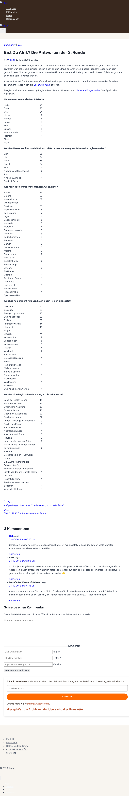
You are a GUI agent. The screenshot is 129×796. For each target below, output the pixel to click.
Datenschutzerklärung (38, 703)
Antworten (14, 554)
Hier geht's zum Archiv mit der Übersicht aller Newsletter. (46, 709)
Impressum (11, 742)
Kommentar (75, 645)
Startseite (11, 753)
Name (56, 651)
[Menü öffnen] (3, 30)
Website (57, 664)
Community (9, 45)
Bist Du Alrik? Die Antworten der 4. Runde (25, 512)
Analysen (11, 8)
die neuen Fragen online (88, 90)
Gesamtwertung (42, 85)
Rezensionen (12, 19)
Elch (11, 536)
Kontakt (10, 739)
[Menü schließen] (0, 778)
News (9, 15)
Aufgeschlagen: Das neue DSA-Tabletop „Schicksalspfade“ (33, 504)
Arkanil (11, 60)
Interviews (11, 12)
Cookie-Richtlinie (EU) (17, 749)
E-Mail (57, 658)
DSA (20, 45)
